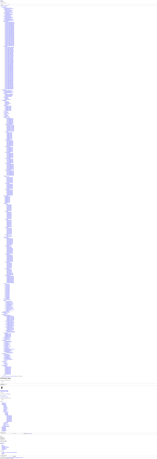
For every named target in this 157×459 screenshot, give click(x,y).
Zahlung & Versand (4, 446)
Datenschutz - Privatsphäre (5, 447)
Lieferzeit (3, 445)
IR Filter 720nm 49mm (10, 177)
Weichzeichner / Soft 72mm (10, 129)
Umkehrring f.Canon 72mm (10, 319)
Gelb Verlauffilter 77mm (10, 157)
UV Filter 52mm (7, 291)
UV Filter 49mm (7, 290)
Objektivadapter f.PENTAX (7, 18)
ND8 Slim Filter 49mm (10, 255)
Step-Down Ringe (6, 21)
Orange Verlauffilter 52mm (10, 171)
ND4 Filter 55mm (9, 213)
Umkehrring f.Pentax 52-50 (10, 325)
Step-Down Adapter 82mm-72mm (9, 44)
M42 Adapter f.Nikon (8, 15)
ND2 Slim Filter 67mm (10, 242)
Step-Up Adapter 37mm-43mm (9, 56)
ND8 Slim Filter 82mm (10, 261)
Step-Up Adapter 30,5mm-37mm (9, 50)
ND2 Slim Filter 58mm (10, 240)
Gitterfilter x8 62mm (9, 136)
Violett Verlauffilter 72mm (10, 168)
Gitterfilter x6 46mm (9, 132)
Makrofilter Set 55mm (8, 334)
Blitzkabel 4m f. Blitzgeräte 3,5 (9, 92)
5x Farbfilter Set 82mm (8, 110)
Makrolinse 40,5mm (7, 197)
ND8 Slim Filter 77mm (10, 260)
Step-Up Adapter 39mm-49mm (9, 60)
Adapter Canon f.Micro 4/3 (8, 16)
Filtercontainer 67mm (8, 372)
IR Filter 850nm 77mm (10, 188)
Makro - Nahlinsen (6, 195)
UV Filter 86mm (7, 298)
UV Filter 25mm (7, 284)
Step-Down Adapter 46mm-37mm (9, 22)
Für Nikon (5, 363)
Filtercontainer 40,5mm (8, 367)
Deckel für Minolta (7, 344)
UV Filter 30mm (7, 287)
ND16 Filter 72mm (9, 232)
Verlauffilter (5, 409)
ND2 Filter (6, 412)
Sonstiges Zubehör (4, 365)
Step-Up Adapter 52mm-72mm (9, 74)
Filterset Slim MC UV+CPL (9, 308)
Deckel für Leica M (6, 342)
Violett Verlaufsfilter (7, 163)
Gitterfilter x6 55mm (9, 134)
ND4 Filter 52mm (9, 212)
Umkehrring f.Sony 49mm (10, 327)
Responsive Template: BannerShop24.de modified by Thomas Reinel (14, 457)
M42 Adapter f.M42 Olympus (9, 17)
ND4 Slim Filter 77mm (10, 253)
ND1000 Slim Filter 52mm (10, 276)
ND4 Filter (6, 211)
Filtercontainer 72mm (8, 373)
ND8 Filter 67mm (9, 223)
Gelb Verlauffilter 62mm (10, 155)
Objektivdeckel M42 (6, 348)
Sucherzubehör (4, 361)
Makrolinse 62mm (7, 200)
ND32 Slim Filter (7, 268)
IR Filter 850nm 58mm (10, 185)
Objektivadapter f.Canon (7, 9)
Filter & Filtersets (4, 404)
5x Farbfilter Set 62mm (8, 107)
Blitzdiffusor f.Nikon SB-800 (9, 94)
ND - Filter (5, 203)
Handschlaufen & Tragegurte (5, 312)
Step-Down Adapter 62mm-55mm (9, 34)
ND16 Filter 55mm (9, 229)
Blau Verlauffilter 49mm (10, 140)
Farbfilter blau (7, 101)
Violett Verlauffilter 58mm (10, 166)
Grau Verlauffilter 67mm (10, 120)
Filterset (5, 300)
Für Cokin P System (6, 311)
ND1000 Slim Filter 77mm (10, 281)
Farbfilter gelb (7, 102)
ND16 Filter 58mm (9, 230)
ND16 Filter (6, 227)
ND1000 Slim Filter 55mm (10, 277)
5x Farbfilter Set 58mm (8, 106)
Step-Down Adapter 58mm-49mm (9, 30)
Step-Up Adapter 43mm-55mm (9, 64)
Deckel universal (6, 346)
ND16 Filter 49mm (9, 228)
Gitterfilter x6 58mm (9, 135)
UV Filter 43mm (7, 289)
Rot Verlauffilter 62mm (10, 149)
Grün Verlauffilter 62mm (10, 161)
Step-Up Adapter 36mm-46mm (9, 54)
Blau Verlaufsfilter (7, 139)
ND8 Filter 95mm (9, 226)
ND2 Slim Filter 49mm (10, 238)
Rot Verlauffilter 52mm (10, 147)
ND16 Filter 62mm (9, 231)
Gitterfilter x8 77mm (9, 138)
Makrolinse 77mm (7, 202)
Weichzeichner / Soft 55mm (10, 126)
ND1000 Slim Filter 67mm (10, 279)
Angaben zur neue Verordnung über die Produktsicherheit (9, 452)
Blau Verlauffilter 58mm (10, 142)
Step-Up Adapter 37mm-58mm (9, 58)
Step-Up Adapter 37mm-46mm (9, 57)
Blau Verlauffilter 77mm (10, 145)
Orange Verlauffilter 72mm (10, 175)
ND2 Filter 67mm (9, 208)
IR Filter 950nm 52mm (10, 190)
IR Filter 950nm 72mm (10, 194)
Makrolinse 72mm (7, 201)
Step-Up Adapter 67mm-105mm (9, 87)
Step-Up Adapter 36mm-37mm (9, 53)
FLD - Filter (5, 406)
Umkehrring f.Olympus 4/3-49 (11, 331)
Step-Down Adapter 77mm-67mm (9, 42)
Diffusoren (5, 93)
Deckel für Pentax (6, 345)
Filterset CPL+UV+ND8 (8, 302)
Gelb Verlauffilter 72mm (10, 156)
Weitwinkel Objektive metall (7, 358)
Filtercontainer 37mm (8, 366)
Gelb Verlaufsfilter (7, 152)
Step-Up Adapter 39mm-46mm (9, 59)
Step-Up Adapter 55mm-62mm (9, 76)
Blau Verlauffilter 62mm (10, 143)
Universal (6, 360)
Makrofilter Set (5, 332)
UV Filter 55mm (7, 292)
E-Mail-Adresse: (3, 433)
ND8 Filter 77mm (9, 225)
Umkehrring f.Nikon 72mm (10, 323)
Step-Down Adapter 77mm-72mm (9, 43)
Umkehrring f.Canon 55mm (10, 317)
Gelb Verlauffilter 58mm (10, 154)
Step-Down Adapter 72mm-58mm (9, 39)
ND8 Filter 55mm (9, 221)
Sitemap (3, 453)
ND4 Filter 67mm (9, 215)
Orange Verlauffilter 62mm (10, 173)
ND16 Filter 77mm (9, 233)
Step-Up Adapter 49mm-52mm (9, 70)
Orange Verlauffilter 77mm (10, 170)
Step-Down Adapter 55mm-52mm (9, 29)
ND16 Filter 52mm (9, 235)
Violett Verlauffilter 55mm (10, 165)
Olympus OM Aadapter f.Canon (8, 20)
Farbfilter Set (5, 105)
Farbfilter (5, 100)
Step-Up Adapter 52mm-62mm (9, 72)
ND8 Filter (6, 219)
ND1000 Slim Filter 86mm (10, 282)
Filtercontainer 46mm (8, 368)
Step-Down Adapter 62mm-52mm (9, 33)
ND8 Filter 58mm (9, 222)
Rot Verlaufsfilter (7, 146)
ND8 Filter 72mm (9, 224)
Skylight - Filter (6, 112)
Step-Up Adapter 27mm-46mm (9, 49)
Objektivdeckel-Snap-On (7, 351)
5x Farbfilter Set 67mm (8, 108)
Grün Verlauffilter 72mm (10, 162)
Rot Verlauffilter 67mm (10, 150)
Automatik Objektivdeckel (8, 341)
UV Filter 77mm (7, 296)
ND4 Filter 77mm (9, 217)
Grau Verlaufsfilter (7, 117)
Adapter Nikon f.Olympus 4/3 (9, 14)
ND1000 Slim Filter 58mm (10, 278)
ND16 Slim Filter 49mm (10, 273)
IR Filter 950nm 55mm (10, 191)
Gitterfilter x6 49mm (9, 133)
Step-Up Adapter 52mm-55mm (9, 71)
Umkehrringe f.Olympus (8, 330)
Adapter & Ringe (4, 7)
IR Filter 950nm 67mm (10, 193)
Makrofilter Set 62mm (8, 335)
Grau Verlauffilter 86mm (10, 123)
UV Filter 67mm (7, 294)
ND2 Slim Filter (7, 237)
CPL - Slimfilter (6, 115)
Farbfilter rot (6, 104)
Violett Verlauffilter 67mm (10, 167)
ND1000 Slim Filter (7, 275)
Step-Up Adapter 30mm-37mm (9, 52)
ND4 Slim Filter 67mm (10, 251)
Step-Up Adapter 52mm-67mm (9, 73)
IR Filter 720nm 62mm (10, 180)
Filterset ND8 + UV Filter (10, 307)
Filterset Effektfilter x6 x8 (10, 304)
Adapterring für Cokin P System (9, 8)
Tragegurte (6, 313)
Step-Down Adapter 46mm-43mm (9, 24)
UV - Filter (5, 283)
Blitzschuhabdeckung (8, 99)
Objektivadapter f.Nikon (7, 13)
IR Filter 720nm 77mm (10, 182)
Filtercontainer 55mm (8, 370)
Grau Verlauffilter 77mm (10, 122)
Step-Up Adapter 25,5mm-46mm (9, 47)
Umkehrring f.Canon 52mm (10, 316)
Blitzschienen (7, 98)
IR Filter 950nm (7, 189)
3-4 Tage (4, 395)
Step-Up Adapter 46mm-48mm (9, 66)
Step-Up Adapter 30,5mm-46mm (9, 51)
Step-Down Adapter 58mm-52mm (9, 31)
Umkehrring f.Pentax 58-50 (10, 326)
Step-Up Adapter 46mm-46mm (9, 65)
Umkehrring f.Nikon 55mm (10, 322)
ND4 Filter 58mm (9, 214)
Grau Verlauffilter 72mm (10, 121)
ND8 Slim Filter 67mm (10, 259)
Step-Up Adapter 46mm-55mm (9, 68)
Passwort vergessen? (29, 433)
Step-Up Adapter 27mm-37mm (9, 48)
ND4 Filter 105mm (9, 244)
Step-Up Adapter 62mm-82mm (9, 86)
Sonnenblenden (4, 353)
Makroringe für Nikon (6, 337)
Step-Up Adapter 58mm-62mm (9, 80)
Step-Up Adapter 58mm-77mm (9, 82)
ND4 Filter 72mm (9, 216)
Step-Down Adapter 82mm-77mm (9, 45)
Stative (4, 374)
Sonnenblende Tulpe (6, 354)
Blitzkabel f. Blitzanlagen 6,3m (8, 90)
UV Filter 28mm (7, 285)
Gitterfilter (6, 131)
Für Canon (5, 362)
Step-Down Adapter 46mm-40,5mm (10, 23)
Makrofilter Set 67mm (8, 336)
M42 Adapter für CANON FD (9, 12)
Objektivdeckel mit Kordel (7, 349)
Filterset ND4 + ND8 (8, 305)
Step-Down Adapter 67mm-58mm (9, 37)
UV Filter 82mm (7, 297)
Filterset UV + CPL (9, 310)
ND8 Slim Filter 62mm (10, 258)
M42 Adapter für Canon (8, 11)
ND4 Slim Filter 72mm (10, 252)
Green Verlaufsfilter (7, 158)
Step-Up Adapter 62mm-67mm (9, 84)
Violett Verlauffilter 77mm (10, 169)
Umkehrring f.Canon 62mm (10, 318)
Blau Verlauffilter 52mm (10, 141)
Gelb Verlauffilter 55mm (10, 153)
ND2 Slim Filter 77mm (10, 243)
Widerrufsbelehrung (4, 448)
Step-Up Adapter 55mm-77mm (9, 78)
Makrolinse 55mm (7, 198)
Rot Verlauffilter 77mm (10, 151)
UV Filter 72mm (7, 295)
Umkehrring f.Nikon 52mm (10, 321)
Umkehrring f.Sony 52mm (10, 328)
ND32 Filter (6, 422)
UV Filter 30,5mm (7, 286)
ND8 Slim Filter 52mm (10, 256)
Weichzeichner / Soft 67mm (10, 128)
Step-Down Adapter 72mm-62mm (9, 40)
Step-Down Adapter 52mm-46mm (9, 26)
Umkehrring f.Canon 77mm (10, 320)
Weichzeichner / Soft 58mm (10, 127)
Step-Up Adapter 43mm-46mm (9, 61)
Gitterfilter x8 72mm (9, 137)
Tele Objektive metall (6, 355)
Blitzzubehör (3, 89)
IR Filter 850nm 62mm (10, 186)
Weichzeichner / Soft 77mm (10, 130)
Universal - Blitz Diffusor (8, 96)
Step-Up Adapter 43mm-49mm (9, 63)
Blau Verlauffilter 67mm (10, 144)
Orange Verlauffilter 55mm (10, 172)
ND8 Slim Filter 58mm (10, 257)
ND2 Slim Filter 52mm (10, 239)
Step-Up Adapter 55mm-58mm (9, 75)
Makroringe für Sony (6, 338)
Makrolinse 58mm (7, 199)
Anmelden (25, 433)
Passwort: (14, 433)
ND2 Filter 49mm (9, 204)
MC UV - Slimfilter (7, 299)
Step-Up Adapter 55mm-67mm (9, 77)
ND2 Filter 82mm (9, 210)
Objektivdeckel (4, 340)
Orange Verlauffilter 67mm (10, 174)
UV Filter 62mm (7, 293)
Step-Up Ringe (5, 46)
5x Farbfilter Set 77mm (8, 109)
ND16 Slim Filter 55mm (10, 274)
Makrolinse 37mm (7, 196)
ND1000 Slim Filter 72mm (10, 280)
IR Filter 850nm (7, 183)
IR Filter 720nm (7, 176)
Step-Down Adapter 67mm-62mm (9, 38)
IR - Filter (5, 410)
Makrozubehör (4, 314)
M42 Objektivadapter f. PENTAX (9, 19)
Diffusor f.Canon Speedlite (8, 95)
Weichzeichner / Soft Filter (8, 124)
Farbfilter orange (7, 103)
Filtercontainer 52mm (8, 369)
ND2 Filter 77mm (9, 209)
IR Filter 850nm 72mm (10, 187)
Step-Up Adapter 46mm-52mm (9, 67)
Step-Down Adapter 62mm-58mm (9, 35)
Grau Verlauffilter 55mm (10, 118)
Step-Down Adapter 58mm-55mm (9, 32)
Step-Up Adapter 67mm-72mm (9, 88)
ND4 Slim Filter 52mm (10, 249)
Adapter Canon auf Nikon (8, 10)
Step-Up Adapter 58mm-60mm (9, 79)
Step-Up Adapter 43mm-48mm (9, 62)
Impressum (3, 449)
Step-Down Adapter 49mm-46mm (9, 25)
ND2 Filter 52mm (9, 205)
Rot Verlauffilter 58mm (10, 148)
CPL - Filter (6, 114)
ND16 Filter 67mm (9, 266)
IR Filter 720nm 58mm (10, 179)
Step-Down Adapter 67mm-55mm (9, 36)
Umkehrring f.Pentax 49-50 (10, 324)
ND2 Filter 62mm (9, 207)
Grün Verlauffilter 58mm (10, 160)
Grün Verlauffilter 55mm (10, 159)
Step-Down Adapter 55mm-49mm (9, 28)
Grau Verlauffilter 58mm (10, 119)
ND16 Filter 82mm (9, 421)
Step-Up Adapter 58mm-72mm (9, 81)
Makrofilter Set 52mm (8, 333)
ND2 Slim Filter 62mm (10, 241)
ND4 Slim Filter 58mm (10, 250)
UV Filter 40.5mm (7, 288)
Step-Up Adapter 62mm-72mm (9, 85)
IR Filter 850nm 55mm (10, 184)
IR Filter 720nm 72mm (10, 181)
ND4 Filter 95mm (9, 218)
